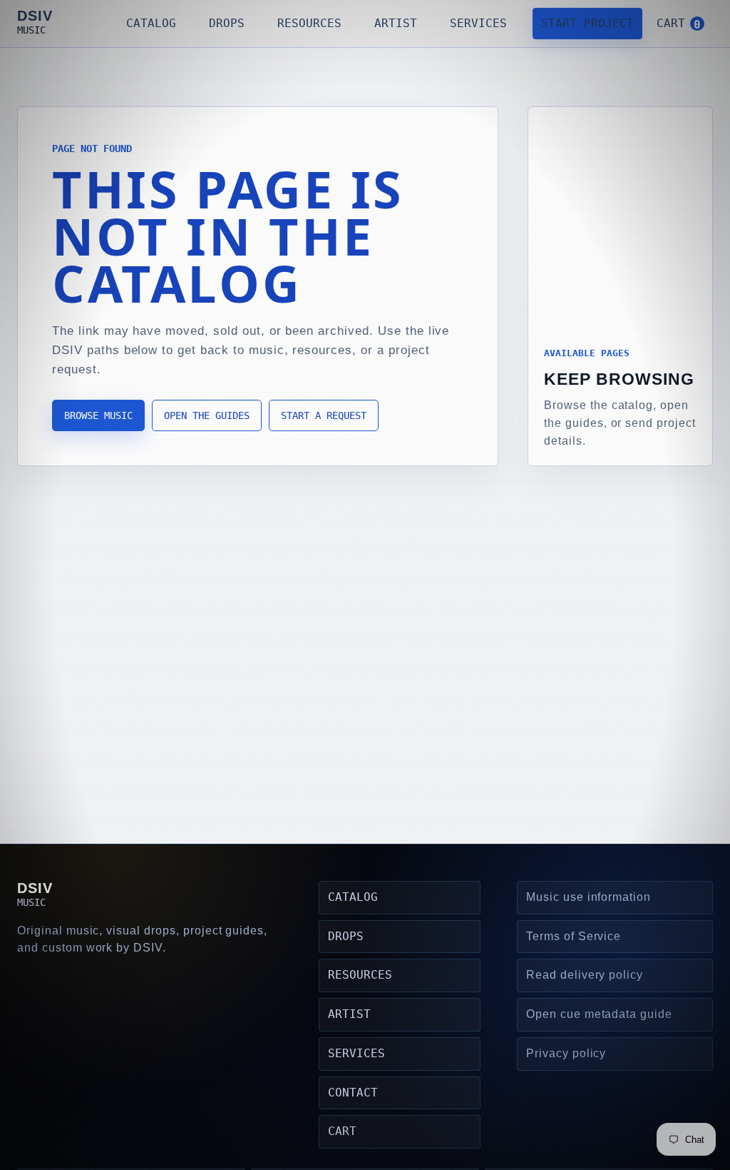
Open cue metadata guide (599, 1014)
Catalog (151, 23)
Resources (309, 23)
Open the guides (207, 415)
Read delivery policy (584, 975)
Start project (587, 23)
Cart (342, 1131)
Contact (353, 1092)
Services (478, 23)
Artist (395, 23)
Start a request (323, 415)
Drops (227, 23)
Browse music (98, 415)
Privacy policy (566, 1053)
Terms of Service (573, 936)
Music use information (588, 897)
